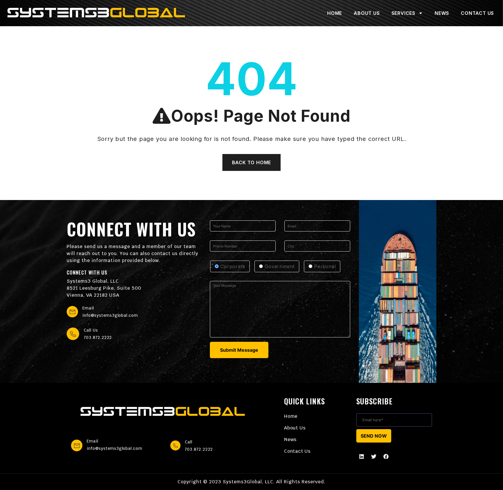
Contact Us (477, 13)
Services (403, 13)
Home (334, 13)
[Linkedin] (361, 456)
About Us (367, 13)
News (442, 13)
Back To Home (251, 162)
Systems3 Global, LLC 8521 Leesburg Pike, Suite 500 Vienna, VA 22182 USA (104, 288)
